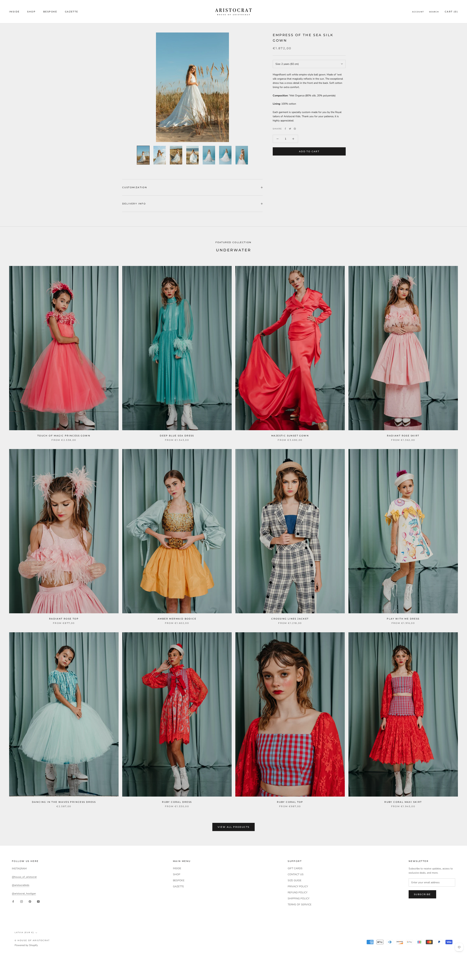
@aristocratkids (20, 885)
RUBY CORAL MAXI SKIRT (403, 802)
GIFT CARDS (295, 868)
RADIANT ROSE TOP (64, 618)
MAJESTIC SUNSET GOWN (290, 435)
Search (434, 12)
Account (418, 12)
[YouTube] (38, 901)
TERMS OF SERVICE (299, 904)
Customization (134, 187)
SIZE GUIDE (294, 880)
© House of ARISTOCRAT (32, 940)
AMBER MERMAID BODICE (177, 618)
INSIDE (14, 11)
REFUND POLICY (297, 892)
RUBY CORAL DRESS (177, 802)
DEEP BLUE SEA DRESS (177, 435)
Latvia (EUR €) (24, 932)
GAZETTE (71, 11)
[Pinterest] (295, 129)
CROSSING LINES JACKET (290, 618)
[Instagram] (21, 901)
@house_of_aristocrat (24, 877)
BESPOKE (50, 11)
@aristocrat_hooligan (24, 893)
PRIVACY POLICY (298, 886)
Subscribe (422, 894)
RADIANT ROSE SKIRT (403, 435)
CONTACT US (296, 874)
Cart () (451, 11)
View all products (234, 827)
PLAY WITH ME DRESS (403, 618)
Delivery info (134, 203)
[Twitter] (290, 129)
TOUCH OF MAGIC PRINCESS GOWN (63, 435)
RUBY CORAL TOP (290, 802)
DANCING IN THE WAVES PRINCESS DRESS (64, 802)
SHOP (31, 11)
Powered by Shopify (26, 945)
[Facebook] (285, 129)
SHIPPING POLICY (298, 898)
